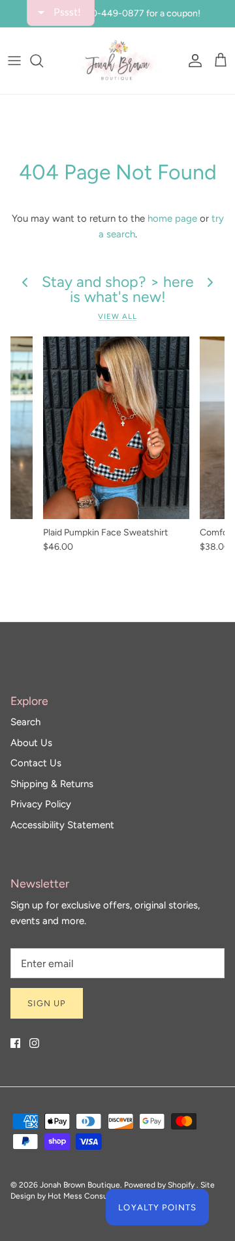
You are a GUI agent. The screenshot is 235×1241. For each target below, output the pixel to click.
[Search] (43, 60)
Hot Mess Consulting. (87, 1196)
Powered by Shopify (159, 1184)
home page (172, 218)
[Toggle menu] (14, 60)
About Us (31, 743)
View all (117, 316)
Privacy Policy (40, 804)
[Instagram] (34, 1043)
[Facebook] (15, 1043)
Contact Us (35, 763)
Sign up (46, 1003)
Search (25, 722)
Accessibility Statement (62, 825)
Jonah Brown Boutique (80, 1184)
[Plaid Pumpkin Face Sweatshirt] (116, 427)
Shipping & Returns (51, 784)
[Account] (192, 60)
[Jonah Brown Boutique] (117, 60)
